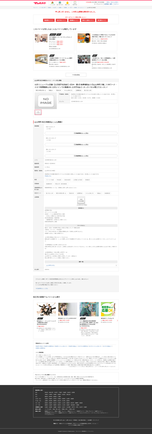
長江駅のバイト (102, 20)
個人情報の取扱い (82, 420)
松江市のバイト (61, 20)
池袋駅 (55, 407)
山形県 (68, 398)
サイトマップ (96, 420)
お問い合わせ (69, 420)
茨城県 (64, 392)
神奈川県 (51, 392)
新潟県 (50, 400)
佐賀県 (50, 405)
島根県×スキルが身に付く (61, 346)
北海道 (46, 398)
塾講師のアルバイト (49, 411)
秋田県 (63, 398)
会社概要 (90, 420)
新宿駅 (50, 407)
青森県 (50, 398)
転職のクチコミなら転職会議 (65, 423)
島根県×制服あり (73, 346)
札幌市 (85, 407)
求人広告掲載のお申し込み (59, 420)
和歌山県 (68, 394)
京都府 (55, 394)
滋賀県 (59, 394)
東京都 (46, 392)
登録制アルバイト (80, 411)
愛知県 (46, 396)
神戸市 (73, 407)
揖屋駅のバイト (74, 20)
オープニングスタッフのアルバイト (99, 412)
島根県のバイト (48, 20)
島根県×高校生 (39, 346)
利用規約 (75, 420)
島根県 (50, 402)
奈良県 (63, 394)
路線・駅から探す (57, 409)
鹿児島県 (73, 405)
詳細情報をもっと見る (82, 133)
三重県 (59, 396)
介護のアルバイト (72, 412)
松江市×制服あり (107, 346)
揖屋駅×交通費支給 (40, 348)
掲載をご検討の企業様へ (113, 2)
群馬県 (73, 392)
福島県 (72, 398)
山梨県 (46, 400)
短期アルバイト (98, 411)
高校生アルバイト (71, 411)
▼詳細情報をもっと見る (42, 288)
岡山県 (55, 402)
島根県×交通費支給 (49, 346)
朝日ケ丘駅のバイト (88, 20)
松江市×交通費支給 (83, 346)
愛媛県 (76, 402)
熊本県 (59, 405)
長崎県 (55, 405)
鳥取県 (46, 402)
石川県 (63, 400)
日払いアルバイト (90, 411)
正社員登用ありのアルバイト (51, 412)
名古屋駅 (68, 407)
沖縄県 (77, 405)
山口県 (63, 402)
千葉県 (60, 392)
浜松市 (63, 407)
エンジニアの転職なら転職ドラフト (76, 425)
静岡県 (55, 396)
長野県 (55, 400)
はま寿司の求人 (50, 265)
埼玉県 (55, 392)
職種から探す (65, 409)
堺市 (77, 407)
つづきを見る (76, 74)
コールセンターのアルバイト (84, 412)
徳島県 (68, 402)
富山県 (59, 400)
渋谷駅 (46, 407)
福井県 (68, 400)
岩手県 (55, 398)
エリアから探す (48, 409)
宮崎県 (68, 405)
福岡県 (46, 405)
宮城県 (59, 398)
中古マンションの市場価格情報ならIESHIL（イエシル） (85, 423)
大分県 (63, 405)
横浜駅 (59, 407)
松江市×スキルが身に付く (95, 346)
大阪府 (46, 394)
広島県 (59, 402)
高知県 (81, 402)
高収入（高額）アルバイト (60, 411)
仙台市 (81, 407)
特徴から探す (72, 409)
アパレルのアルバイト (49, 414)
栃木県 (69, 392)
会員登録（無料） (108, 4)
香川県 (72, 402)
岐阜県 (50, 396)
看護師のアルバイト (63, 412)
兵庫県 (50, 394)
